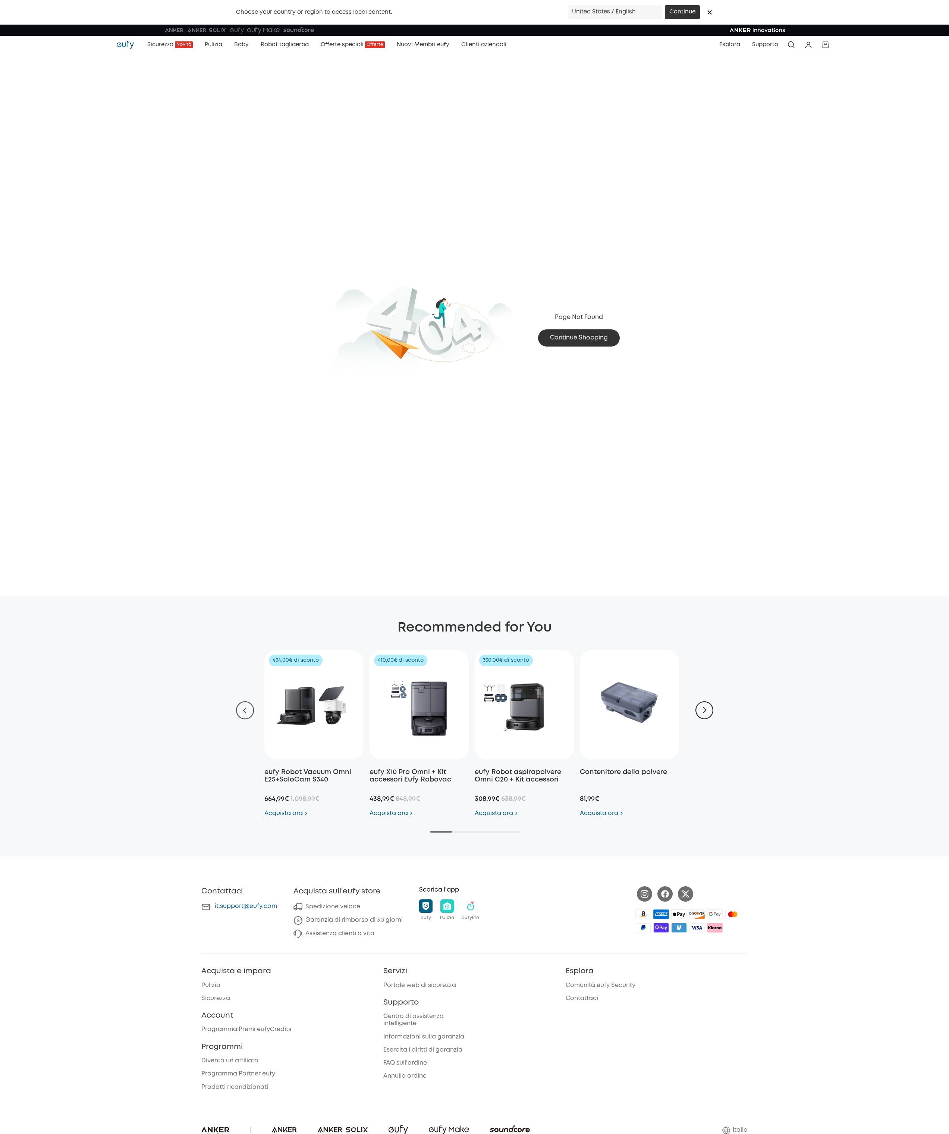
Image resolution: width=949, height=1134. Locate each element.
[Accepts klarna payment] (715, 927)
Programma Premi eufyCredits (246, 1029)
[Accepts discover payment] (697, 914)
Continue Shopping (579, 338)
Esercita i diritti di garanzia (422, 1050)
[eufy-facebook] (665, 894)
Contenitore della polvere (623, 772)
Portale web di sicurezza (419, 985)
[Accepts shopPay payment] (661, 927)
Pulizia (210, 985)
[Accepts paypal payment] (643, 927)
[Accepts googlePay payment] (715, 914)
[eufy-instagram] (644, 894)
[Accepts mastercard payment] (733, 914)
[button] (709, 12)
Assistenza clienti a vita (339, 933)
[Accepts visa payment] (697, 927)
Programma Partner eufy (238, 1074)
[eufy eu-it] (129, 44)
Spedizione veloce (332, 906)
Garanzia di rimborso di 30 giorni (354, 920)
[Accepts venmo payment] (679, 927)
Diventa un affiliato (229, 1060)
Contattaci (582, 998)
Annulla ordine (405, 1076)
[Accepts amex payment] (661, 914)
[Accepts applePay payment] (679, 914)
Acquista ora (283, 813)
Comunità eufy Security (600, 985)
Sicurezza (215, 998)
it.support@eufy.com (246, 906)
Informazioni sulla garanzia (423, 1037)
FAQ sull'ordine (405, 1063)
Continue (682, 12)
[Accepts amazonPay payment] (643, 914)
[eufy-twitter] (685, 894)
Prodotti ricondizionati (234, 1087)
